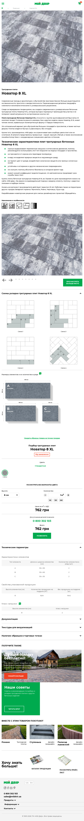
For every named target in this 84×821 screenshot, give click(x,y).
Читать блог (14, 709)
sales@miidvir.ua (12, 796)
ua (27, 783)
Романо (6, 742)
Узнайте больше (16, 676)
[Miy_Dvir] (43, 782)
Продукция (16, 8)
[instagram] (5, 788)
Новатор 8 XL (33, 8)
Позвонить (42, 536)
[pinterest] (14, 788)
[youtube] (11, 788)
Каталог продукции (41, 769)
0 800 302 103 (42, 520)
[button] (4, 280)
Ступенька (35, 742)
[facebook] (8, 788)
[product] (14, 732)
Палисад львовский (63, 743)
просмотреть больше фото (72, 283)
